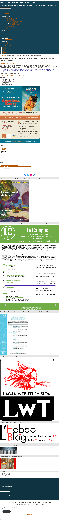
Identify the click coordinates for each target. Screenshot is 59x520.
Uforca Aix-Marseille (6, 16)
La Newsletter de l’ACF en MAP (11, 45)
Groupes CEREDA (8, 39)
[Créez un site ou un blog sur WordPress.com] (0, 499)
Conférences (7, 13)
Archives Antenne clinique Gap (12, 22)
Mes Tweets (2, 488)
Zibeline (3, 476)
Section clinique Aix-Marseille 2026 (13, 18)
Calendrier (4, 52)
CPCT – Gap (7, 32)
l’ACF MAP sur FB (4, 482)
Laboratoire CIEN (8, 40)
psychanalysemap (4, 63)
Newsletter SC (12, 26)
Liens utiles (4, 51)
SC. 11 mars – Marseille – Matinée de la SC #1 (9, 165)
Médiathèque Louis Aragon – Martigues (9, 475)
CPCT (3, 30)
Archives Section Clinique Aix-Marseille (14, 21)
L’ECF (3, 47)
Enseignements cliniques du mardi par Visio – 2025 (14, 33)
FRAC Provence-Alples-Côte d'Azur (9, 473)
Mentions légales (3, 478)
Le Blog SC (9, 25)
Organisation (7, 12)
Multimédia (4, 49)
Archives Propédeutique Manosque (13, 24)
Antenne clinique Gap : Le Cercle (15, 23)
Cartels (3, 15)
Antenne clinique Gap (11, 19)
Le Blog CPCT (7, 37)
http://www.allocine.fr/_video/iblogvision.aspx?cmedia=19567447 (12, 75)
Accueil (1, 55)
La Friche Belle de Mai (6, 474)
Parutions (6, 42)
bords (6, 44)
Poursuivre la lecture (29, 514)
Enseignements (7, 17)
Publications (4, 41)
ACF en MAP (4, 11)
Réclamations (7, 29)
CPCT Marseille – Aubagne (10, 31)
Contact (3, 53)
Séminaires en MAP (6, 14)
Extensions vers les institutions (10, 34)
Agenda (8, 168)
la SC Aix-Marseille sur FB (5, 491)
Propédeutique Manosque (11, 20)
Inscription (6, 28)
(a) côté (3, 50)
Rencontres (7, 43)
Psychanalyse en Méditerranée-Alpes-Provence (18, 2)
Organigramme (7, 27)
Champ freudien (5, 38)
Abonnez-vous (6, 511)
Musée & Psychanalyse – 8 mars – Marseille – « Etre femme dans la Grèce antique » (15, 166)
